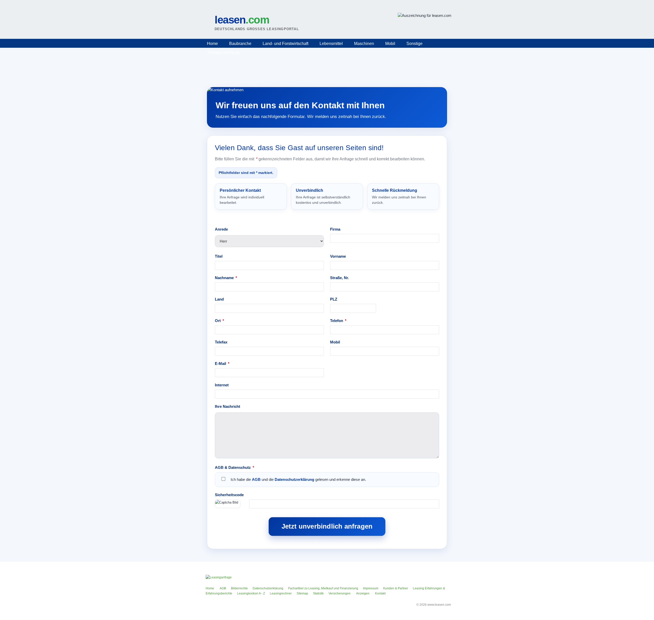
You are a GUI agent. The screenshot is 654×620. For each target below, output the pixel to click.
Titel (219, 256)
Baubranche (240, 43)
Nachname (226, 278)
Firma (335, 229)
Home (212, 43)
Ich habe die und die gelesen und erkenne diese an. (298, 479)
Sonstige (414, 43)
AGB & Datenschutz (234, 467)
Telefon (338, 320)
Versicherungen (340, 593)
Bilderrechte (239, 588)
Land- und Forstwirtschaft (285, 43)
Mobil (390, 43)
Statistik (318, 593)
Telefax (221, 342)
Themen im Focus (223, 52)
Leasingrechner (281, 593)
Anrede (221, 229)
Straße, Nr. (339, 278)
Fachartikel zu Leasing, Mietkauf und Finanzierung (323, 588)
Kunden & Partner (395, 588)
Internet (222, 385)
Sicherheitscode (229, 495)
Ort (219, 320)
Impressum (370, 588)
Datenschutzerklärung (294, 479)
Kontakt (380, 593)
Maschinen (364, 43)
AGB (256, 479)
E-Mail (222, 363)
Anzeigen (362, 593)
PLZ (333, 299)
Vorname (338, 256)
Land (219, 299)
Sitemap (302, 593)
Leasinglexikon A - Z (251, 593)
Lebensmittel (331, 43)
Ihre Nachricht (227, 406)
